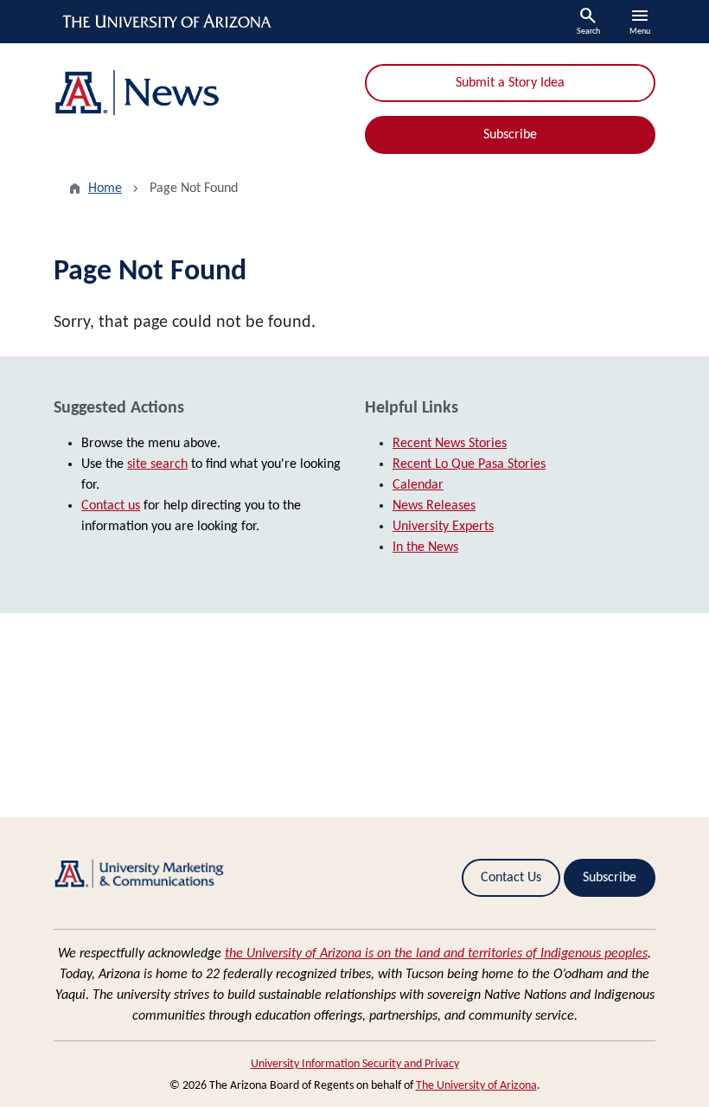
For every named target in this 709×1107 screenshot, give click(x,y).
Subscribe (510, 135)
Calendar (418, 485)
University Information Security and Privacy (355, 1064)
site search (157, 464)
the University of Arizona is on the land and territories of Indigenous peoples (436, 954)
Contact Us (511, 878)
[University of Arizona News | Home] (199, 93)
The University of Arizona (476, 1085)
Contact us (110, 506)
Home (105, 188)
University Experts (443, 527)
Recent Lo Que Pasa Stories (469, 464)
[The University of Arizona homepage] (167, 21)
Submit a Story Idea (510, 83)
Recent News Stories (450, 444)
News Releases (434, 506)
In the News (425, 547)
